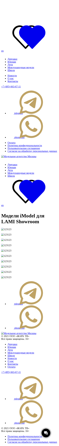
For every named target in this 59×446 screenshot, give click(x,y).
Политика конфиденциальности (25, 145)
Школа (11, 70)
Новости (12, 75)
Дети (10, 64)
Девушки (12, 59)
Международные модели (21, 67)
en (2, 51)
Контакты (13, 81)
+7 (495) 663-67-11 (11, 86)
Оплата (11, 142)
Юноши (12, 61)
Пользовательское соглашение (24, 148)
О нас (11, 78)
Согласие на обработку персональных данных (32, 151)
